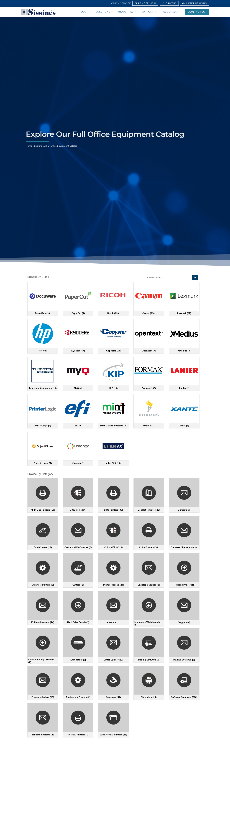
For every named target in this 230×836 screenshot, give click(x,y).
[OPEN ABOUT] (89, 12)
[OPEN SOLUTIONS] (112, 12)
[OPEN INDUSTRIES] (135, 12)
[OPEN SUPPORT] (155, 12)
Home (29, 146)
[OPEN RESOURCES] (179, 12)
